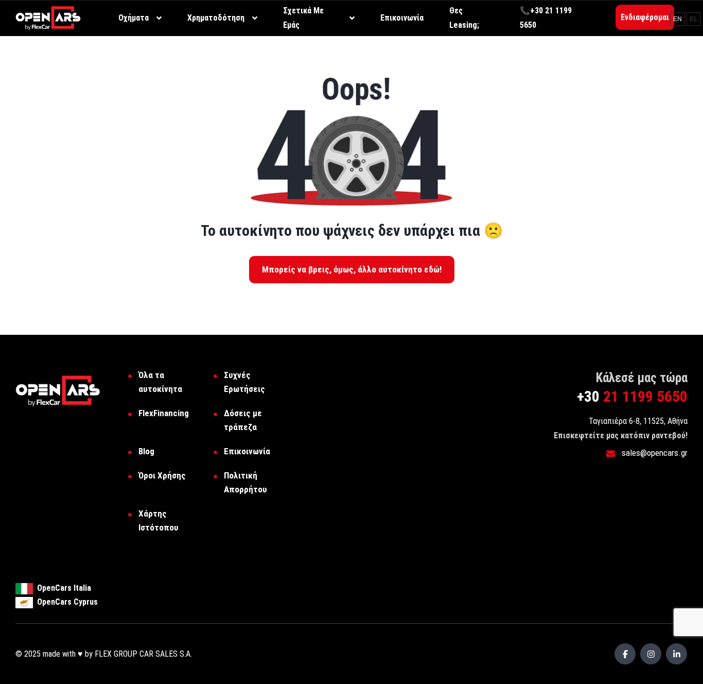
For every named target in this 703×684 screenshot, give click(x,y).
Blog (146, 451)
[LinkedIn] (676, 653)
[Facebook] (625, 653)
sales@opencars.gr (654, 453)
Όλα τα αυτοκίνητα (160, 382)
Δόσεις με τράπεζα (243, 420)
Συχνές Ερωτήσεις (244, 382)
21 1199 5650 (632, 396)
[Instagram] (650, 653)
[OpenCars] (48, 17)
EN (677, 19)
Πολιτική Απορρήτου (245, 482)
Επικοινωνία (247, 451)
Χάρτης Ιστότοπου (158, 520)
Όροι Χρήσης (162, 475)
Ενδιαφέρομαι (645, 17)
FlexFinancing (163, 413)
